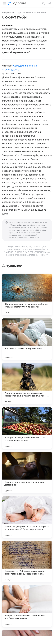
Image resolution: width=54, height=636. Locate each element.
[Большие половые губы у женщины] (27, 339)
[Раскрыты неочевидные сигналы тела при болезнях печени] (27, 606)
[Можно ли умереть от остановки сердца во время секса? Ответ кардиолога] (27, 517)
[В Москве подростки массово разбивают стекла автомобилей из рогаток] (27, 294)
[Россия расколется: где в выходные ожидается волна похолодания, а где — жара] (27, 383)
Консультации (8, 12)
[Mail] (9, 3)
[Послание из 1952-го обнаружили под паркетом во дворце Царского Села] (27, 561)
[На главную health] (18, 3)
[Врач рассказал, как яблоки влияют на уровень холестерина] (27, 428)
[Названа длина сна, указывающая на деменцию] (27, 472)
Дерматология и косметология (32, 12)
